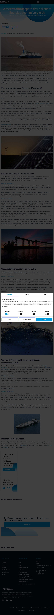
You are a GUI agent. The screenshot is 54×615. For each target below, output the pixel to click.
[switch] (20, 314)
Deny (10, 319)
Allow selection (27, 319)
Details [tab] (27, 294)
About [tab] (44, 294)
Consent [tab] (9, 294)
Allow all (44, 319)
